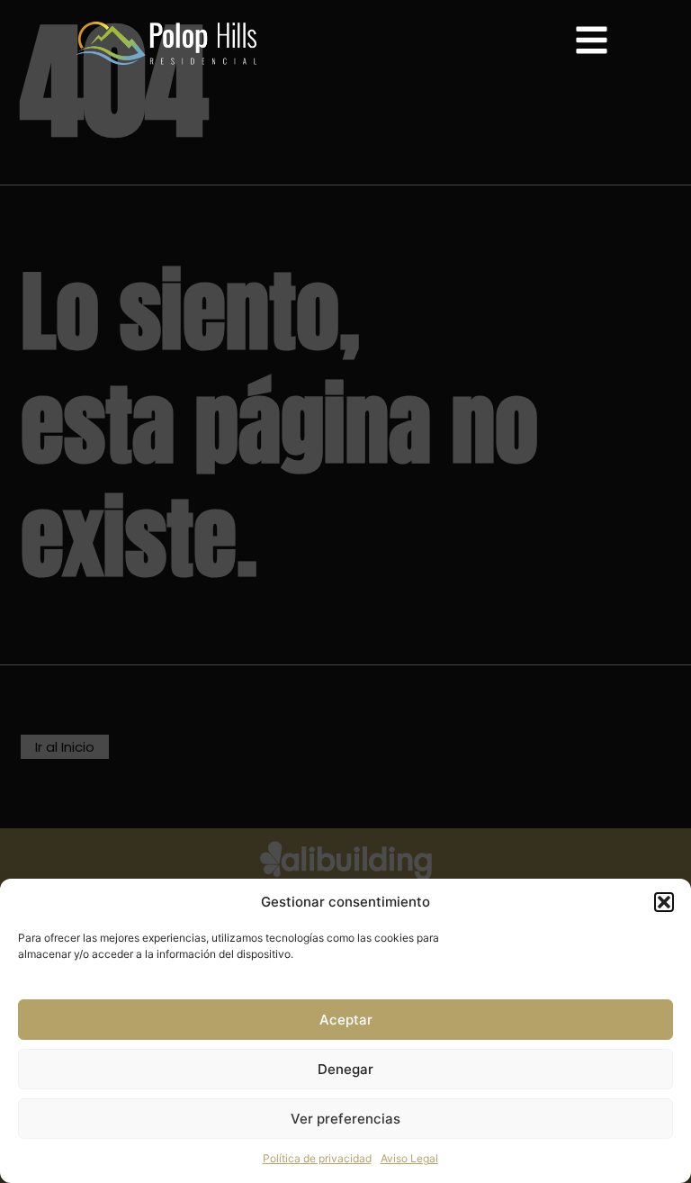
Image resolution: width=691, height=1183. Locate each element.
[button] (664, 902)
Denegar (345, 1069)
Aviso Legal (409, 1158)
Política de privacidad (317, 1158)
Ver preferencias (345, 1118)
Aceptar (345, 1019)
